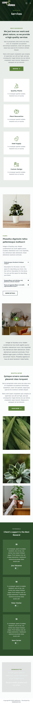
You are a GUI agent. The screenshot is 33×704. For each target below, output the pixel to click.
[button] (16, 263)
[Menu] (30, 3)
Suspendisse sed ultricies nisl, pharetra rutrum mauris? (13, 281)
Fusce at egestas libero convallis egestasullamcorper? (14, 285)
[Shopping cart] (26, 3)
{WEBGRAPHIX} (16, 702)
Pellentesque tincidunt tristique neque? (14, 262)
